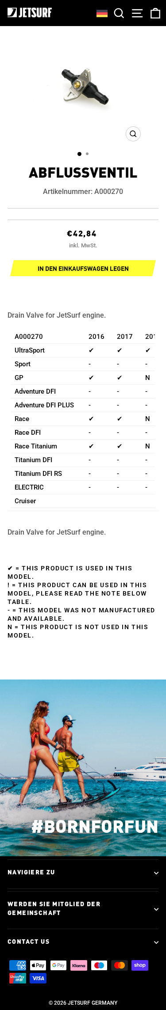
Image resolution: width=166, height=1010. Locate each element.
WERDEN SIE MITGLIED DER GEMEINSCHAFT (54, 908)
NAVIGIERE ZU (31, 873)
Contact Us (29, 942)
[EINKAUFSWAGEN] (153, 13)
